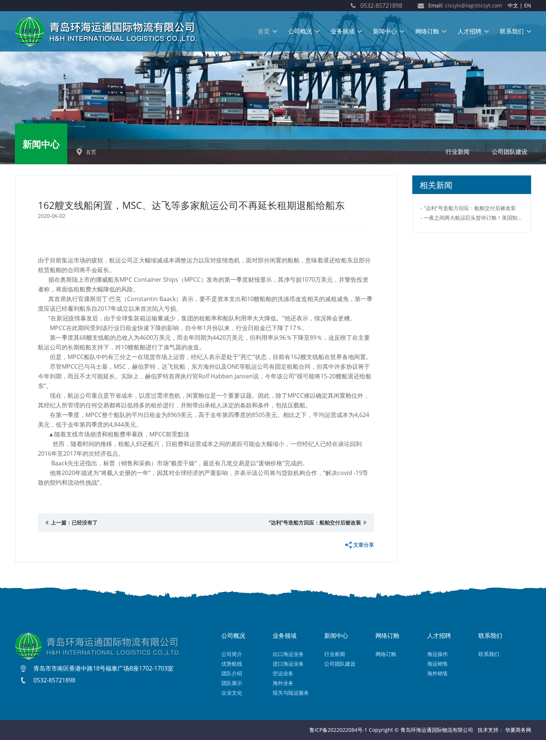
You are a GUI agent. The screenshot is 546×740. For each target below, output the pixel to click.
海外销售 (437, 673)
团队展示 (231, 682)
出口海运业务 (288, 653)
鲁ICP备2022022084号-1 (338, 729)
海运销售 (437, 663)
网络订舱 (427, 31)
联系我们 (512, 31)
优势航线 (231, 663)
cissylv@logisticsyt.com (465, 5)
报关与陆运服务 (291, 692)
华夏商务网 (518, 729)
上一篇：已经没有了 (74, 522)
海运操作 (437, 653)
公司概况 (300, 31)
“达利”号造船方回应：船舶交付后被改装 (315, 522)
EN (527, 5)
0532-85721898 (381, 5)
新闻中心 (385, 31)
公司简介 (231, 653)
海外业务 (283, 682)
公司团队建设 (509, 152)
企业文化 (231, 692)
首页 (264, 31)
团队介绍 (231, 673)
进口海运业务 (288, 663)
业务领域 (342, 31)
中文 (513, 5)
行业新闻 (457, 152)
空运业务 (283, 673)
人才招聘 (469, 31)
